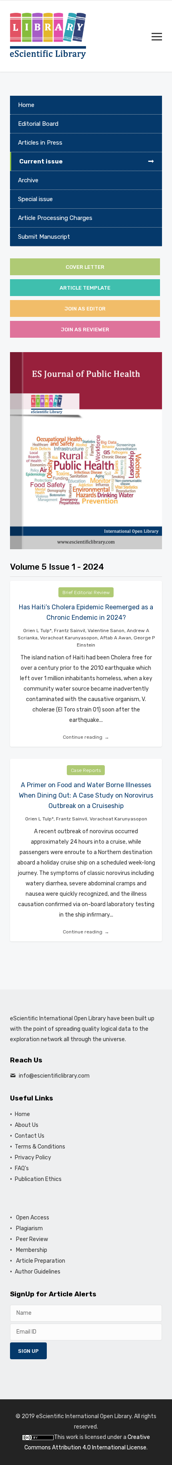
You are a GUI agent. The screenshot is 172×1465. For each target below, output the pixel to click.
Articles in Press (40, 142)
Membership (31, 1250)
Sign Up (28, 1351)
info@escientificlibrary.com (54, 1075)
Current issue (41, 161)
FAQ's (22, 1168)
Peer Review (31, 1239)
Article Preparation (40, 1260)
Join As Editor (85, 309)
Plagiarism (29, 1228)
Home (26, 105)
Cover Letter (85, 267)
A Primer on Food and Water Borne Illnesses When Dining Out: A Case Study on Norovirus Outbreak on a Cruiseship (86, 795)
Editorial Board (38, 123)
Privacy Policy (33, 1157)
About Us (26, 1125)
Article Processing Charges (55, 218)
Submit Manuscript (44, 236)
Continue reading (82, 737)
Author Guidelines (37, 1271)
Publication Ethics (38, 1179)
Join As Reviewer (85, 329)
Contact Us (29, 1136)
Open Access (32, 1217)
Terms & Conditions (40, 1146)
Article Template (85, 288)
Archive (28, 180)
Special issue (35, 199)
